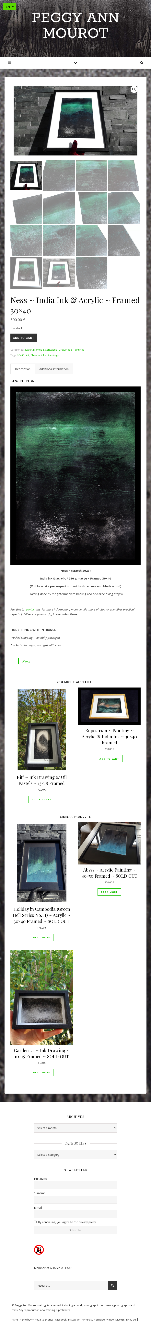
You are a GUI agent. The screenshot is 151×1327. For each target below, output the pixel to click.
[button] (41, 799)
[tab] (23, 369)
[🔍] (134, 89)
